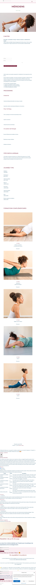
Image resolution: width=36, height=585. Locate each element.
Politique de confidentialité (8, 62)
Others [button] (1, 514)
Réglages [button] (1, 452)
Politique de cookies (23, 583)
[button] (34, 572)
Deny (24, 581)
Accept (17, 581)
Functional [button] (2, 494)
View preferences (31, 581)
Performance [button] (2, 499)
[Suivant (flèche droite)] (1, 584)
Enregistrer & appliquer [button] (4, 520)
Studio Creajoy (21, 445)
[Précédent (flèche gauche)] (0, 584)
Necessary (3, 468)
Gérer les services (16, 578)
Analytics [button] (1, 504)
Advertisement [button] (2, 509)
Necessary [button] (2, 466)
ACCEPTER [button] (6, 452)
